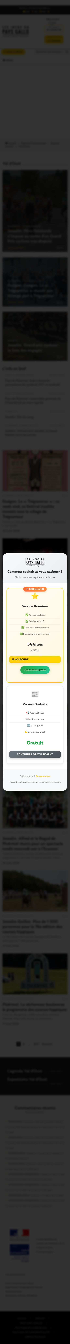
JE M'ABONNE (20, 659)
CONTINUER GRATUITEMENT (35, 754)
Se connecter (43, 776)
